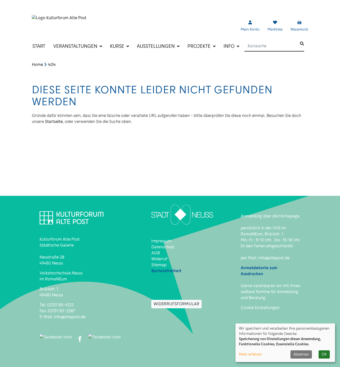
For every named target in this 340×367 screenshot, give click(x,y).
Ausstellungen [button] (156, 46)
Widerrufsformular (176, 304)
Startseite (54, 121)
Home (37, 64)
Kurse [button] (117, 46)
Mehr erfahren (250, 354)
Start (38, 46)
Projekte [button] (199, 46)
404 (52, 64)
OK (324, 354)
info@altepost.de (69, 316)
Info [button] (230, 46)
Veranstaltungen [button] (76, 46)
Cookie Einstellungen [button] (260, 307)
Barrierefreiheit (166, 270)
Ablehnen (301, 354)
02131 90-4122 (60, 305)
